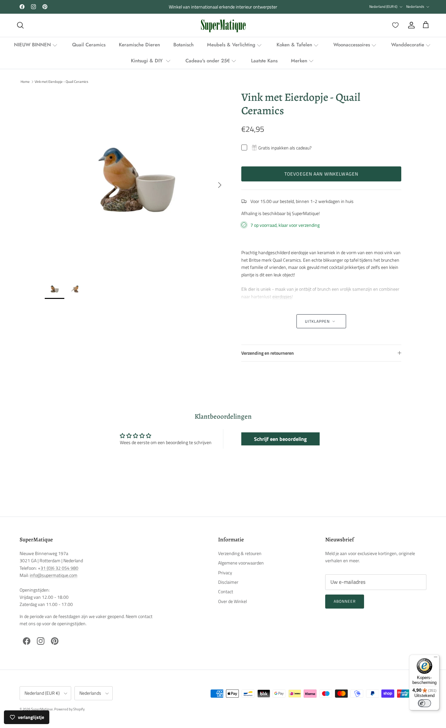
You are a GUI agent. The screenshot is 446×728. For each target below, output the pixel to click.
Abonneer (345, 601)
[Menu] (435, 658)
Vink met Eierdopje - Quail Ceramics (61, 81)
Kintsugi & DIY (147, 60)
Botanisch (183, 44)
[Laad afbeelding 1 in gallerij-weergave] (136, 182)
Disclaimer (228, 582)
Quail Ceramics (88, 44)
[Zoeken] (20, 25)
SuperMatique (42, 709)
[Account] (410, 25)
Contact (225, 591)
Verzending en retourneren (267, 352)
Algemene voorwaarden (241, 562)
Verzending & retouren (240, 553)
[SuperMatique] (223, 25)
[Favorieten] (394, 25)
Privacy (225, 572)
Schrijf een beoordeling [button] (280, 439)
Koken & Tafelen (294, 44)
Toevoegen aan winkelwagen (321, 173)
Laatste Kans (264, 60)
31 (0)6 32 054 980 (59, 568)
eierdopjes (282, 296)
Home (25, 81)
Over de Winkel (232, 601)
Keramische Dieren (139, 44)
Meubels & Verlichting (231, 44)
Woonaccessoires (351, 44)
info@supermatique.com (53, 575)
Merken (299, 60)
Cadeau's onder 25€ (207, 60)
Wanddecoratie (407, 44)
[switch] (424, 703)
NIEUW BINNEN (32, 44)
